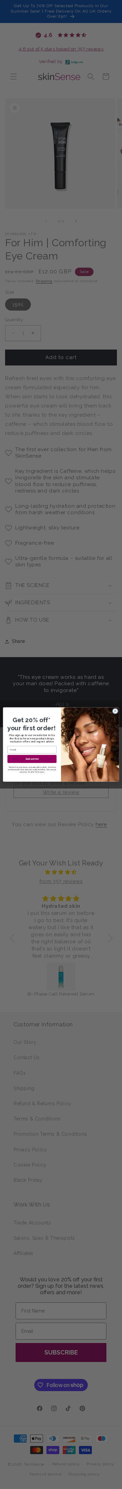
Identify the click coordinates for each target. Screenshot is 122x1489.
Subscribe (32, 758)
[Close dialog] (115, 711)
